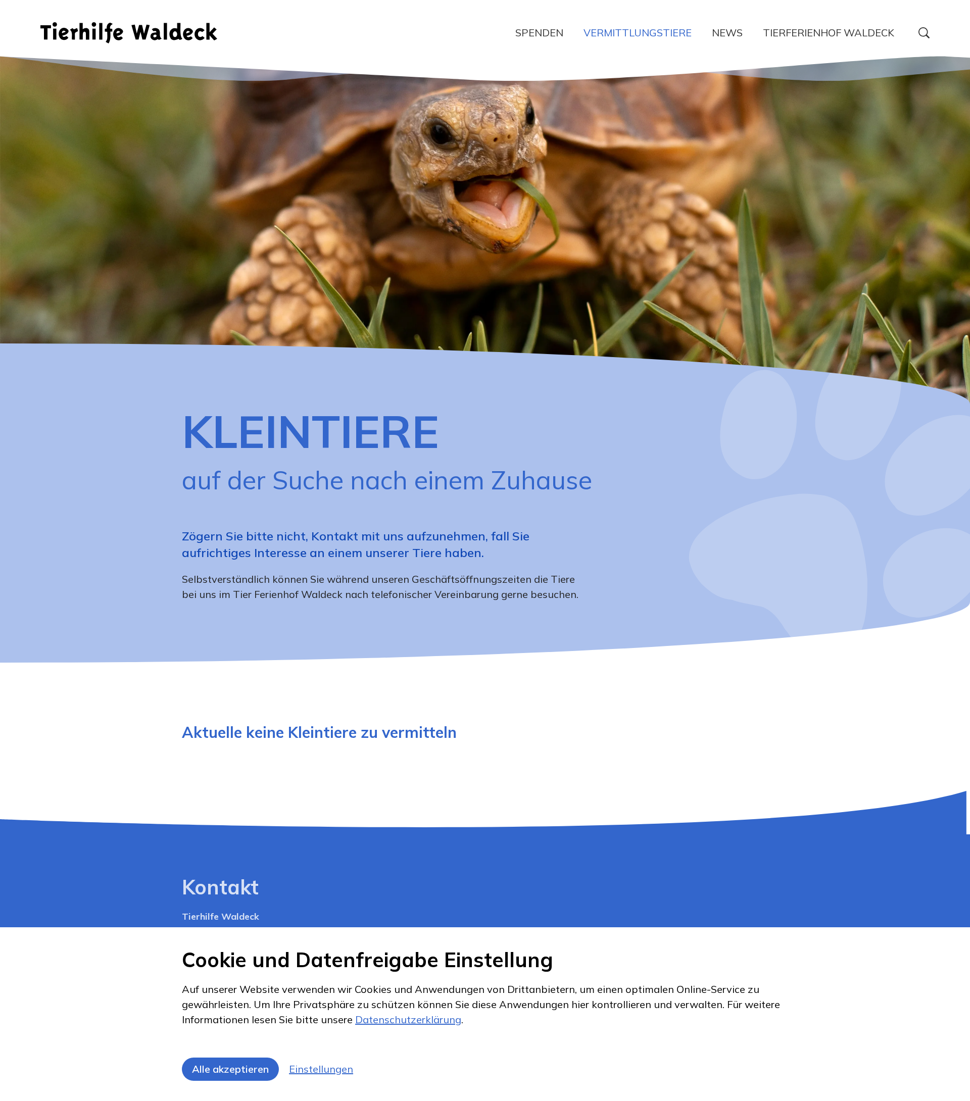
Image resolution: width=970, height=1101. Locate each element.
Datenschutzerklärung (408, 1019)
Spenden (539, 32)
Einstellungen (321, 1069)
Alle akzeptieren (230, 1069)
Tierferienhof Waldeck (828, 32)
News (727, 32)
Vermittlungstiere (638, 32)
